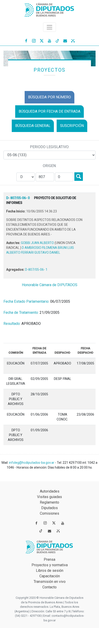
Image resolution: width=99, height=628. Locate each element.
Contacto (49, 587)
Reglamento (49, 502)
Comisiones (49, 513)
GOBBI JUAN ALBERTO (38, 243)
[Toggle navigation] (49, 27)
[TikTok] (57, 40)
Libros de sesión (49, 570)
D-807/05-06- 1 (36, 269)
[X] (41, 40)
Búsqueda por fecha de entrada (49, 111)
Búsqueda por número (49, 97)
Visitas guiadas (49, 497)
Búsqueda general (32, 125)
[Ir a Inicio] (49, 9)
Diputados (49, 508)
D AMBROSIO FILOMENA (40, 247)
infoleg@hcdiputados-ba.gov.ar (32, 462)
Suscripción (72, 125)
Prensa (49, 559)
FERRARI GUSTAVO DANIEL (40, 252)
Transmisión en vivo (50, 581)
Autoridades (49, 491)
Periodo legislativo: (49, 147)
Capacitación (49, 576)
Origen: (49, 166)
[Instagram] (34, 40)
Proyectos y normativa (50, 565)
